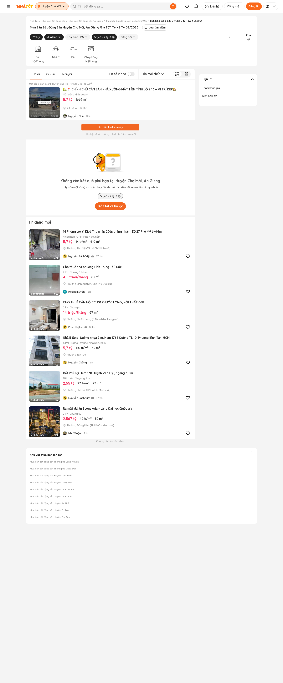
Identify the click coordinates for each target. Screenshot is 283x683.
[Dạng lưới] (186, 74)
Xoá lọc (248, 37)
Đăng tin (254, 6)
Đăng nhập (234, 6)
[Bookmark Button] (100, 127)
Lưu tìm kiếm (157, 27)
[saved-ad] (187, 6)
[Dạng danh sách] (177, 74)
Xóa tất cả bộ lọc (110, 206)
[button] (8, 6)
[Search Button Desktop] (173, 6)
